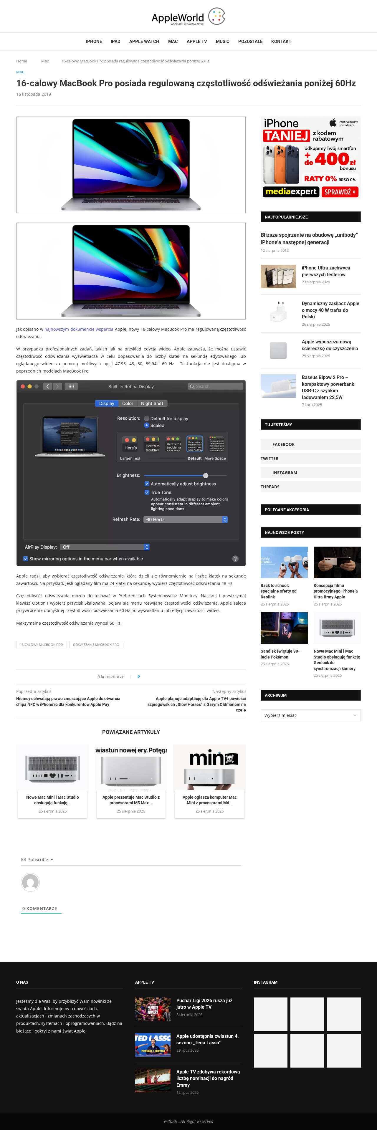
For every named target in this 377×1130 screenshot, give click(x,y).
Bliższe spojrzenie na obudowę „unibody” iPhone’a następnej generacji (309, 238)
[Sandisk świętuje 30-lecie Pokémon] (284, 628)
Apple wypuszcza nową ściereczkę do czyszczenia (330, 345)
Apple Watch (144, 41)
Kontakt (281, 41)
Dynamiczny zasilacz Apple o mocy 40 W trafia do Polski (330, 310)
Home (21, 61)
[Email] (48, 16)
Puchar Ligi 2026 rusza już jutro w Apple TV (204, 1004)
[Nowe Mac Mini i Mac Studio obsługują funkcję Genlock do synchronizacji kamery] (52, 768)
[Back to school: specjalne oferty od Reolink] (284, 562)
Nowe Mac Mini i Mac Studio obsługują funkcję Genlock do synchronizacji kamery (337, 660)
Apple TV (197, 41)
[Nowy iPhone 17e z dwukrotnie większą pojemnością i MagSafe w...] (307, 1051)
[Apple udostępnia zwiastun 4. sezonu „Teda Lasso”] (153, 1045)
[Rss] (41, 16)
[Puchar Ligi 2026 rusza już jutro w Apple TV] (153, 1009)
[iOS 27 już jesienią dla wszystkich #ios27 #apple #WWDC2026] (307, 1014)
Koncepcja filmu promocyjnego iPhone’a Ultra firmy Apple (336, 591)
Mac (173, 41)
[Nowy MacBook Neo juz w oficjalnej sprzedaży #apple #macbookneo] (344, 1014)
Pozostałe (250, 41)
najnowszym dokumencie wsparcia (78, 329)
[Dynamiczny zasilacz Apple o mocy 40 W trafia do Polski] (278, 312)
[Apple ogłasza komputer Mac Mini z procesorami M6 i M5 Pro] (209, 768)
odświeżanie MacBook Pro (96, 644)
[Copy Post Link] (157, 676)
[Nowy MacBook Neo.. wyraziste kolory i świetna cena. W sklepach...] (270, 1051)
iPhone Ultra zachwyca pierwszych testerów (326, 271)
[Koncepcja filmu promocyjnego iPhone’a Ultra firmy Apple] (337, 562)
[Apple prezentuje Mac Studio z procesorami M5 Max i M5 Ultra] (131, 768)
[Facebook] (18, 16)
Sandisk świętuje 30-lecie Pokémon (280, 654)
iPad (115, 41)
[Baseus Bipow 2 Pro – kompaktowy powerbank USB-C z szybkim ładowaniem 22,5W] (278, 386)
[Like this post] (142, 676)
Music (222, 41)
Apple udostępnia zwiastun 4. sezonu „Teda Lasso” (207, 1039)
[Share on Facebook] (149, 676)
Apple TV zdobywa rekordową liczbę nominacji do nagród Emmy (208, 1078)
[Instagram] (29, 16)
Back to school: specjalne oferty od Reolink (279, 591)
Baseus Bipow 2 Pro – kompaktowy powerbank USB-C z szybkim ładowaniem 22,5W (328, 387)
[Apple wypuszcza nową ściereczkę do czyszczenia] (278, 350)
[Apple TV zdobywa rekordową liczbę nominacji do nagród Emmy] (153, 1080)
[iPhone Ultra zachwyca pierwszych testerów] (278, 276)
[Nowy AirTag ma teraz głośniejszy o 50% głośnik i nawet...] (344, 1051)
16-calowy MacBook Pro (41, 644)
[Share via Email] (165, 676)
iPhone (94, 41)
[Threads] (35, 16)
